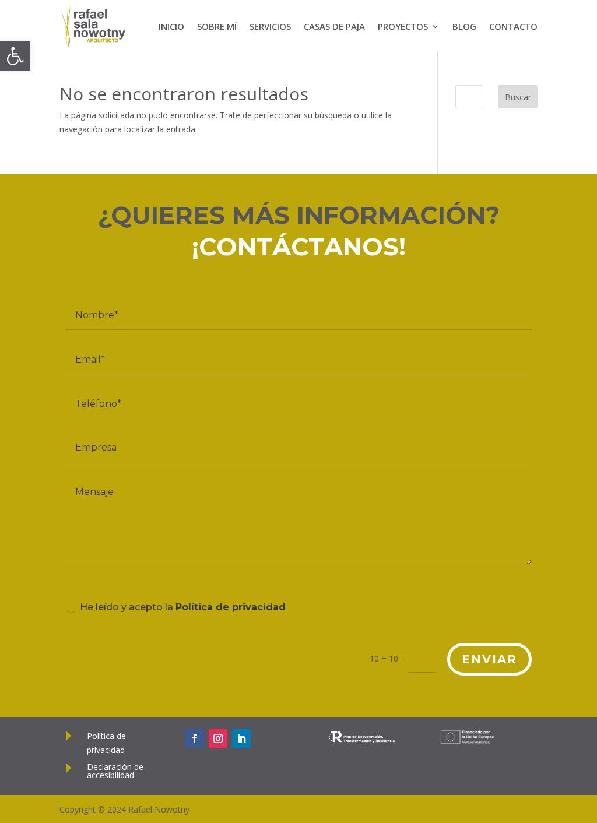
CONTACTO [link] (513, 26)
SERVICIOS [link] (270, 26)
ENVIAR (489, 659)
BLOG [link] (464, 26)
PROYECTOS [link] (403, 26)
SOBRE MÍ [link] (217, 26)
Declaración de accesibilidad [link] (115, 770)
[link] (15, 56)
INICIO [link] (171, 26)
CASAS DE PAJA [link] (334, 26)
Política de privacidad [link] (230, 607)
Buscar (518, 97)
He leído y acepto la (183, 607)
